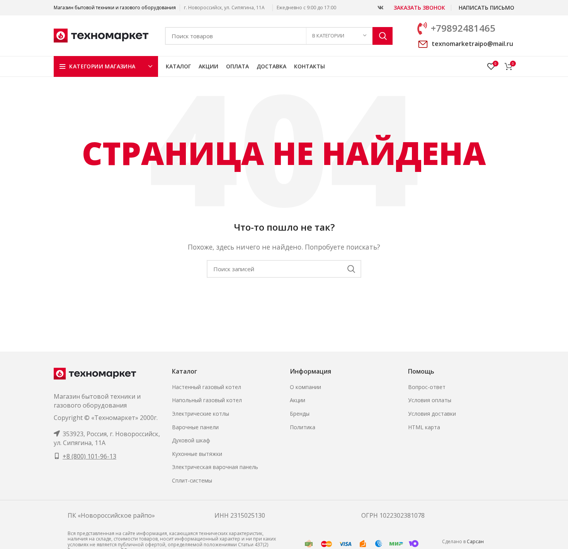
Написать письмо (486, 7)
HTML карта (424, 427)
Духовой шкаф (191, 440)
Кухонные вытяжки (197, 453)
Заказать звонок (419, 7)
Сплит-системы (192, 480)
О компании (305, 387)
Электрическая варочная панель (215, 467)
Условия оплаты (429, 400)
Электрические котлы (200, 413)
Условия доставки (432, 413)
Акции (297, 400)
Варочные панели (195, 427)
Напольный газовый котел (207, 400)
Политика (302, 427)
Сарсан (475, 541)
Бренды (300, 413)
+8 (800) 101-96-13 (89, 456)
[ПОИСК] (382, 36)
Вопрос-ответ (427, 387)
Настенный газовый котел (206, 387)
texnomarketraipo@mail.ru (472, 43)
